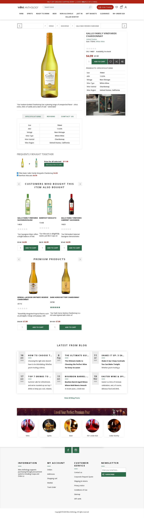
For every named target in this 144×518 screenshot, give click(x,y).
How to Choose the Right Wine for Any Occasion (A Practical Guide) (40, 355)
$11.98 (65, 161)
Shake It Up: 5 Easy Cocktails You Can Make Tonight (113, 355)
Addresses (51, 474)
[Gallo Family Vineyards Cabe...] (19, 26)
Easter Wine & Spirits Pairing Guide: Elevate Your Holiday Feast (113, 376)
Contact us (78, 472)
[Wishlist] (116, 7)
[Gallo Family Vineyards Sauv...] (124, 26)
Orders (49, 470)
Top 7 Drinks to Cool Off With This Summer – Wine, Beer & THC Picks (40, 376)
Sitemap (77, 494)
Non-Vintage (105, 80)
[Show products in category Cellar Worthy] (114, 425)
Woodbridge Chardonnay (61, 297)
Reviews (51, 116)
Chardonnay (104, 87)
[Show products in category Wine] (27, 425)
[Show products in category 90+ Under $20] (92, 425)
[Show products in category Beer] (71, 425)
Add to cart (99, 61)
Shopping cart (52, 478)
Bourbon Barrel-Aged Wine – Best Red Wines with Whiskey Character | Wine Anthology (77, 376)
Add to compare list (116, 61)
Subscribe (109, 474)
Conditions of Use (80, 490)
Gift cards (77, 499)
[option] (28, 222)
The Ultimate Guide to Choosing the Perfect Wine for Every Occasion (77, 355)
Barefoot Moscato (25, 218)
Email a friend (122, 61)
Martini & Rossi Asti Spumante (70, 219)
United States (91, 39)
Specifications (33, 116)
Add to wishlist (110, 61)
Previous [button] (19, 259)
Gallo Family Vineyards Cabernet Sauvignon (49, 219)
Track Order (51, 487)
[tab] (33, 116)
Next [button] (80, 259)
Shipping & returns (81, 481)
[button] (19, 184)
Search (90, 7)
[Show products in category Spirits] (49, 425)
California (116, 90)
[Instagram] (75, 450)
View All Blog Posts (72, 398)
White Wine (100, 41)
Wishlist (50, 483)
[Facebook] (68, 450)
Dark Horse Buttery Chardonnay (32, 297)
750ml (102, 73)
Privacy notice (79, 485)
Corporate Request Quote (83, 477)
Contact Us (67, 116)
